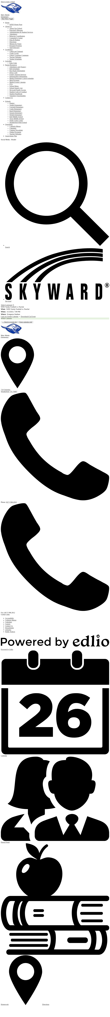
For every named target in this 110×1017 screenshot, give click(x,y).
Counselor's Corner (16, 38)
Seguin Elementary (15, 113)
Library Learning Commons (18, 55)
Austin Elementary (15, 105)
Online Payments (15, 132)
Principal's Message (16, 30)
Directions (12, 42)
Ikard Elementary (15, 111)
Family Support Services (17, 75)
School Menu (14, 86)
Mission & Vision (15, 44)
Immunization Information (18, 76)
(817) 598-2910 (11, 502)
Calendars (12, 128)
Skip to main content (8, 2)
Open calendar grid (25, 322)
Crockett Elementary (16, 107)
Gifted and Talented (16, 51)
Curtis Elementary (15, 109)
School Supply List (15, 88)
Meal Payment (14, 80)
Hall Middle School (16, 117)
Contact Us (9, 626)
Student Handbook (15, 94)
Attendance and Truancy (17, 67)
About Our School (15, 28)
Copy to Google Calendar (9, 316)
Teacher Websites (15, 57)
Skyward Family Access (17, 90)
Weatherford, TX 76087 (9, 391)
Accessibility (9, 618)
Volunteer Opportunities (17, 96)
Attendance (13, 34)
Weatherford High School (18, 122)
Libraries (8, 630)
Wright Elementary (15, 115)
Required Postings (15, 46)
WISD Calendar (6, 318)
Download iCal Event (28, 316)
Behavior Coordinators (17, 36)
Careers (7, 624)
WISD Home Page (15, 24)
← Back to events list (9, 322)
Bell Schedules (14, 69)
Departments (9, 628)
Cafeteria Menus (15, 126)
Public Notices (10, 632)
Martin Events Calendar (17, 82)
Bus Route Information (17, 71)
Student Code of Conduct (18, 92)
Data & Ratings (14, 40)
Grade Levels (14, 53)
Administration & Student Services (21, 32)
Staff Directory (14, 48)
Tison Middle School (16, 119)
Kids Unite (13, 63)
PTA (11, 84)
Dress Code (13, 73)
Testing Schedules (15, 59)
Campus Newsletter (16, 130)
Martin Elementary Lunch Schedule (21, 78)
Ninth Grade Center (16, 120)
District (11, 103)
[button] (7, 23)
